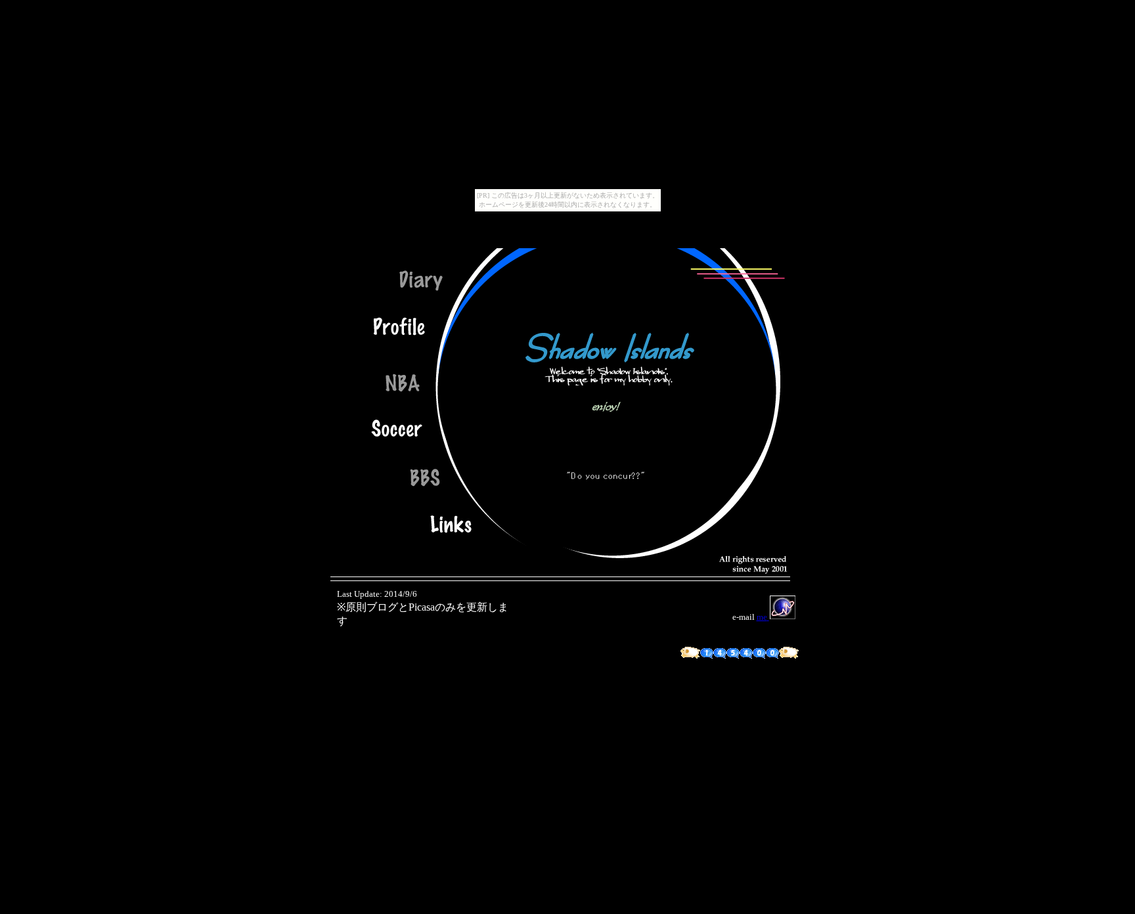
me (762, 617)
